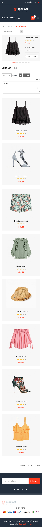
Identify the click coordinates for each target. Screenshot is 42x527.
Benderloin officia (31, 38)
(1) (25, 179)
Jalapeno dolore (21, 401)
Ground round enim (21, 311)
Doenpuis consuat (21, 176)
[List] (24, 75)
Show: (38, 88)
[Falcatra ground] (21, 248)
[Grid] (20, 75)
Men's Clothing (21, 26)
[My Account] (3, 2)
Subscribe (34, 481)
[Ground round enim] (21, 293)
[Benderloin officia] (13, 46)
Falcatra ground (21, 266)
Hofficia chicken (21, 356)
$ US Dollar (29, 2)
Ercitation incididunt (21, 221)
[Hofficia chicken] (21, 338)
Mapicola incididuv (21, 447)
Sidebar (7, 75)
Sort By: (38, 79)
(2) (33, 40)
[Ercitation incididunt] (21, 203)
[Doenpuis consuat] (21, 158)
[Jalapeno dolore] (21, 383)
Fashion (10, 26)
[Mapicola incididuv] (21, 428)
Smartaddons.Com (25, 524)
